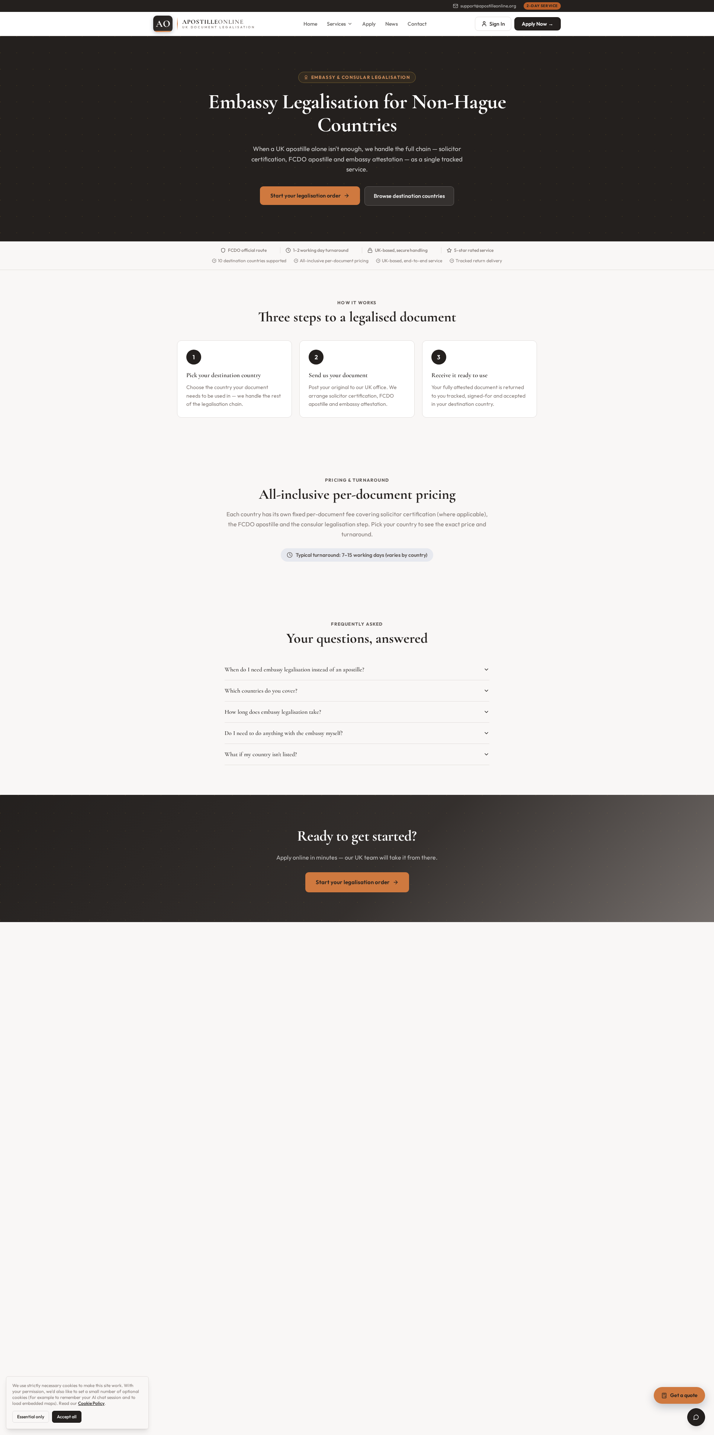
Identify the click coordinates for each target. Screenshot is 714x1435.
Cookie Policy (91, 1403)
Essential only (30, 1416)
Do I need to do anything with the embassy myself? (283, 733)
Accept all (67, 1416)
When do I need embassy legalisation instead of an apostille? (294, 669)
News (391, 23)
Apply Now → (537, 23)
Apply (369, 23)
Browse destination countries (409, 195)
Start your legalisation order (305, 195)
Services (336, 23)
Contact (417, 23)
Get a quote (684, 1395)
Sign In (497, 23)
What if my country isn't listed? (261, 754)
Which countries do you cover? (261, 690)
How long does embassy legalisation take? (273, 712)
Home (310, 23)
